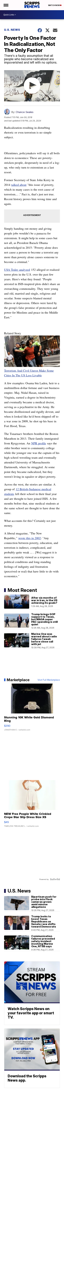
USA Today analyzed (17, 270)
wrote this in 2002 (29, 538)
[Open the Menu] (6, 5)
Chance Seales (24, 112)
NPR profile (38, 443)
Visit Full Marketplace (49, 680)
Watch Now (54, 5)
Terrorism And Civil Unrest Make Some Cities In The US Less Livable (29, 372)
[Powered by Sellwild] (55, 879)
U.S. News (12, 29)
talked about (18, 185)
